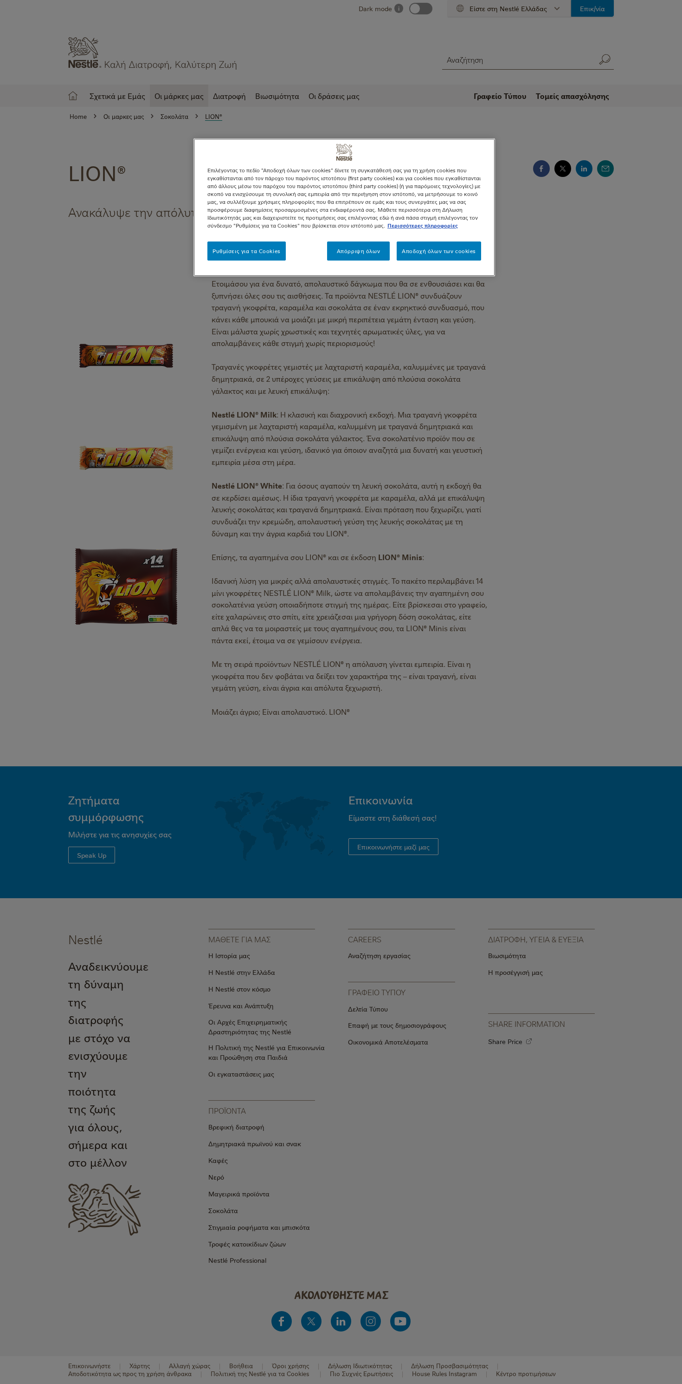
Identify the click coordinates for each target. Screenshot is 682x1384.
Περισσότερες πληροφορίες (422, 225)
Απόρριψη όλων (358, 251)
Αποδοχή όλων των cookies (439, 251)
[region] (344, 207)
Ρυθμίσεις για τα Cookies (246, 251)
